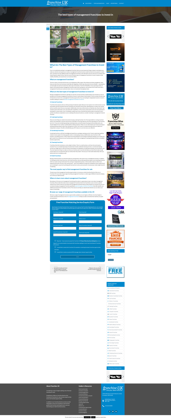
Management (64, 24)
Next (123, 36)
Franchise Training (82, 410)
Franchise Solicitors (83, 409)
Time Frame (84, 232)
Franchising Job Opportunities (85, 407)
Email (82, 212)
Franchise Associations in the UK (85, 395)
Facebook (109, 411)
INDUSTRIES (88, 3)
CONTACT (121, 3)
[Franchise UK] (57, 3)
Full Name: (58, 212)
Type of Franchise (85, 225)
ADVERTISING (114, 3)
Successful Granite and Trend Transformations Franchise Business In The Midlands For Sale (60, 269)
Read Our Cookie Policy (101, 417)
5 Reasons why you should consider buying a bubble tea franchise (94, 269)
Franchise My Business (83, 399)
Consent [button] (93, 417)
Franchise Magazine (83, 412)
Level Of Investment (60, 232)
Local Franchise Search (83, 397)
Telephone (58, 218)
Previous (108, 36)
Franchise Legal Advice (83, 392)
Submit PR (81, 404)
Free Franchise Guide (83, 389)
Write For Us (81, 405)
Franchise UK (49, 24)
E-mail (109, 254)
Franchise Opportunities (84, 402)
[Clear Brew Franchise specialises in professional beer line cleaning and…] (116, 36)
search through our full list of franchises (84, 186)
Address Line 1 (82, 218)
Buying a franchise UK (83, 400)
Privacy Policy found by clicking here (88, 241)
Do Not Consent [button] (87, 417)
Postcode (57, 225)
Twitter (113, 411)
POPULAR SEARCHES (99, 3)
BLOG (107, 3)
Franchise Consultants (83, 390)
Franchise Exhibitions (83, 394)
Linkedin (116, 411)
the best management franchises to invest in (74, 99)
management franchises (73, 196)
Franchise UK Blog (57, 24)
